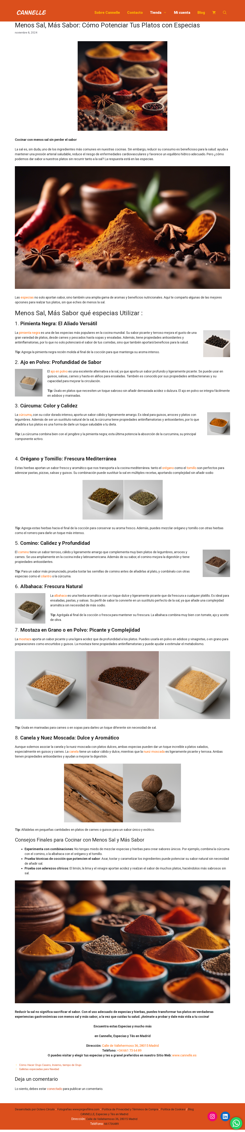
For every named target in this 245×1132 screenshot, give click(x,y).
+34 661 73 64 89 (129, 1050)
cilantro (46, 576)
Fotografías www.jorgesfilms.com (78, 1109)
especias (27, 297)
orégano (168, 468)
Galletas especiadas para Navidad (39, 1069)
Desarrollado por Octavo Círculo (35, 1109)
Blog (201, 12)
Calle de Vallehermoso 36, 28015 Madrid (130, 1045)
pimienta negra (29, 333)
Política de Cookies (173, 1109)
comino (23, 552)
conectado (54, 1089)
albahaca (60, 595)
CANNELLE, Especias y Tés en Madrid (104, 1114)
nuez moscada (154, 751)
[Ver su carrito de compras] (214, 12)
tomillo (191, 468)
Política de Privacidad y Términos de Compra (130, 1109)
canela (74, 751)
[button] (224, 12)
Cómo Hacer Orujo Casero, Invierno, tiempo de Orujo (50, 1065)
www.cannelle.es (184, 1055)
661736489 (111, 1124)
